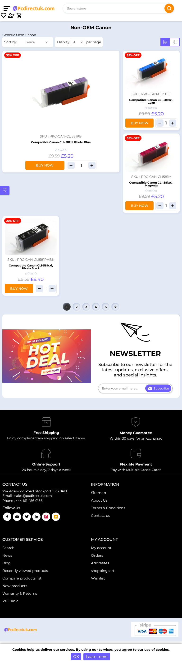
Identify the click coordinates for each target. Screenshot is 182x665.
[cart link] (19, 15)
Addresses (100, 563)
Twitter (27, 517)
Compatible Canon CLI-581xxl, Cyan (151, 101)
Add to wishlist (115, 62)
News (7, 555)
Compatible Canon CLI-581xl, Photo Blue (61, 142)
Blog (6, 563)
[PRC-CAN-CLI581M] (151, 154)
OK (76, 656)
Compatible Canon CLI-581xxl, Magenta (151, 184)
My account (101, 548)
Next (115, 307)
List (175, 42)
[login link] (11, 15)
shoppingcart (102, 570)
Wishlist (98, 578)
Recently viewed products (25, 570)
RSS (56, 517)
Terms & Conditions (108, 508)
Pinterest (46, 517)
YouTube (17, 517)
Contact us (100, 515)
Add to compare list (115, 69)
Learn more (97, 656)
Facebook (7, 517)
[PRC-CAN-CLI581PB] (61, 92)
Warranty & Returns (19, 593)
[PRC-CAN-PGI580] (31, 236)
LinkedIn (36, 517)
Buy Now (45, 165)
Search (169, 8)
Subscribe (161, 388)
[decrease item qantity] (71, 165)
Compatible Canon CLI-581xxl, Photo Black (31, 267)
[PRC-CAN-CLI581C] (151, 71)
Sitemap (98, 492)
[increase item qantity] (92, 165)
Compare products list (21, 578)
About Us (99, 500)
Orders (97, 555)
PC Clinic (10, 601)
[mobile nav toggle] (8, 8)
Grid (165, 42)
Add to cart (115, 55)
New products (14, 586)
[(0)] (3, 15)
